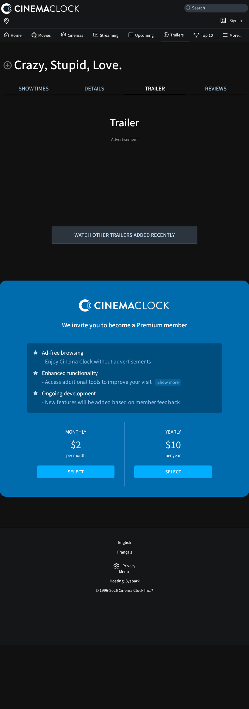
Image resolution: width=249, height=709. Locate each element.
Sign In (235, 20)
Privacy (128, 566)
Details (94, 89)
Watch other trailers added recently (124, 235)
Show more (168, 382)
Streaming (109, 35)
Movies (44, 35)
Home (16, 35)
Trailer (155, 89)
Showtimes (34, 89)
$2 (75, 451)
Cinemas (75, 35)
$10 (173, 451)
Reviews (216, 89)
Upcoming (144, 35)
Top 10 (207, 35)
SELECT (76, 472)
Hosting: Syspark (125, 581)
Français (124, 552)
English (124, 542)
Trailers (177, 35)
